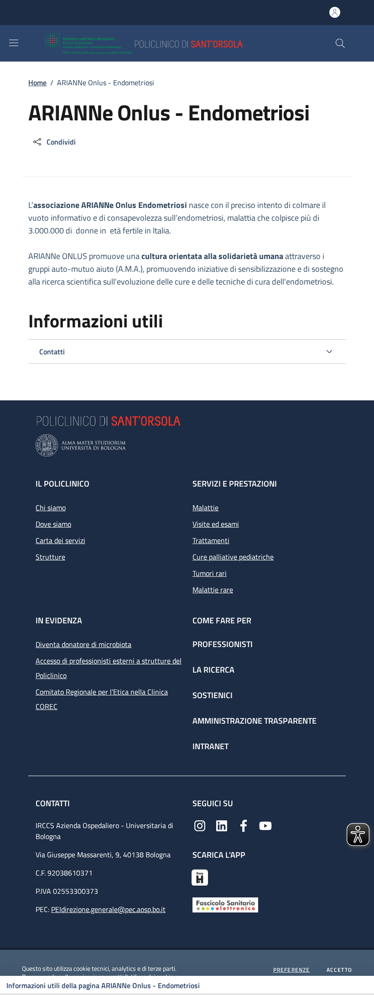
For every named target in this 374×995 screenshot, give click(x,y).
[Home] (170, 43)
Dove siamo (53, 523)
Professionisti (222, 644)
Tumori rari (209, 573)
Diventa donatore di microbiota (83, 644)
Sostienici (212, 695)
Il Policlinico (62, 483)
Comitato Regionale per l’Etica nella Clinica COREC (102, 699)
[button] (340, 43)
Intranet (210, 746)
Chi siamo (51, 507)
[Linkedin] (221, 824)
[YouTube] (265, 824)
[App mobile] (199, 876)
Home (37, 82)
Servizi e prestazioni (234, 483)
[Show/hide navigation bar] (13, 43)
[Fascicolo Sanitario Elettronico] (225, 904)
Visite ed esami (215, 523)
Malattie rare (212, 589)
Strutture (50, 556)
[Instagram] (199, 824)
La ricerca (213, 669)
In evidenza (59, 620)
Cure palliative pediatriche (233, 556)
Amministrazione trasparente (254, 721)
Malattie (205, 507)
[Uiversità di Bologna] (187, 445)
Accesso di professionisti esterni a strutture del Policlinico (109, 668)
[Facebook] (243, 824)
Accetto (339, 970)
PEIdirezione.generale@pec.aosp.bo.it (108, 909)
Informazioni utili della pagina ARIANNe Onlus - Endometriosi (103, 985)
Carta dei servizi (60, 540)
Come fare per (221, 620)
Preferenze (291, 970)
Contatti (54, 803)
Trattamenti (210, 540)
